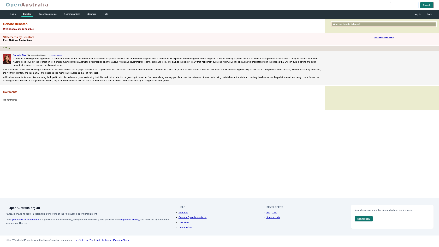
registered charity (129, 219)
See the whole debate (384, 37)
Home (13, 14)
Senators (91, 14)
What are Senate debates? (346, 24)
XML (274, 212)
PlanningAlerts (121, 240)
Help (106, 14)
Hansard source (55, 55)
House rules (185, 227)
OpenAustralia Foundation (24, 219)
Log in (417, 14)
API (268, 212)
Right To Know (103, 240)
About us (183, 212)
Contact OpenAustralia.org (193, 217)
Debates (27, 14)
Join (429, 14)
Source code (273, 217)
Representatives (72, 14)
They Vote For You (83, 240)
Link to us (184, 222)
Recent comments (48, 14)
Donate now (363, 218)
